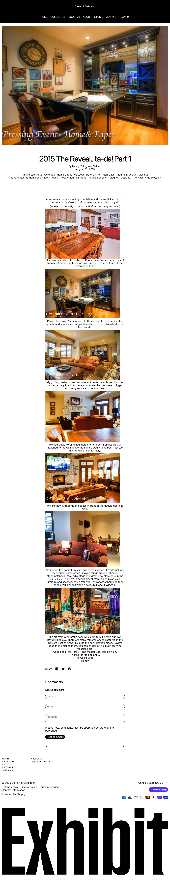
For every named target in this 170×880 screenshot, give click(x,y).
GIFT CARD (8, 770)
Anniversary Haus (32, 174)
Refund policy (10, 787)
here (91, 266)
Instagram (36, 761)
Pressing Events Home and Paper (29, 177)
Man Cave (109, 174)
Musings (143, 174)
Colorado (49, 174)
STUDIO (98, 16)
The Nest (137, 177)
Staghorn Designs (119, 177)
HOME (44, 16)
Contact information (13, 790)
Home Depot (64, 174)
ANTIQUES (8, 761)
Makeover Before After (87, 174)
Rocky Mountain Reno (73, 177)
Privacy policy (29, 787)
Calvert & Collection (23, 782)
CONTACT (112, 16)
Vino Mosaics (153, 177)
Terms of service (49, 787)
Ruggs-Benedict (97, 177)
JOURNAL (74, 16)
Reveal (55, 177)
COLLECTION (58, 16)
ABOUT (87, 16)
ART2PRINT (9, 767)
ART (4, 764)
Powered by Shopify (14, 794)
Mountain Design (127, 174)
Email (47, 761)
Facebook (36, 758)
